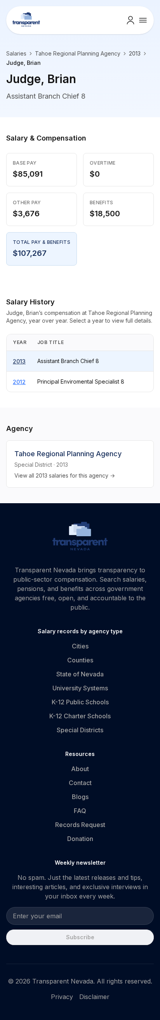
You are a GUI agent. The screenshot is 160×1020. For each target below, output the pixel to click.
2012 (19, 382)
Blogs (80, 797)
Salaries (16, 53)
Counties (80, 660)
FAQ (80, 811)
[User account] (130, 20)
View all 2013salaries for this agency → (64, 475)
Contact (80, 783)
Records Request (80, 825)
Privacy (62, 997)
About (80, 769)
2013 (19, 361)
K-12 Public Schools (80, 702)
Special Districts (80, 730)
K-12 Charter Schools (80, 716)
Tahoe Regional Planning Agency (77, 53)
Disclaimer (94, 997)
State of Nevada (80, 674)
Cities (80, 646)
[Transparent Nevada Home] (80, 537)
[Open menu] (143, 20)
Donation (80, 839)
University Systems (80, 688)
